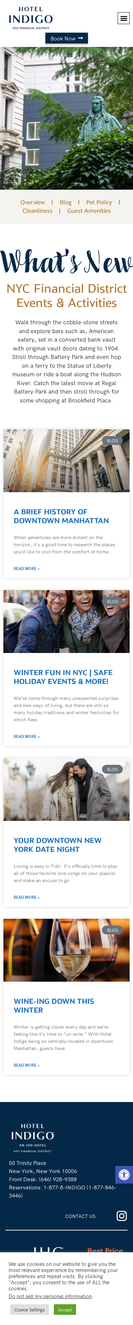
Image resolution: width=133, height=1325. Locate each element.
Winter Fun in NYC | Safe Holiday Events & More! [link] (63, 677)
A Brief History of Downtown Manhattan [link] (62, 516)
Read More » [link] (27, 568)
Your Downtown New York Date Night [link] (58, 845)
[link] (124, 1175)
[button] (124, 18)
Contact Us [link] (80, 1215)
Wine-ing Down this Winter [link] (54, 1005)
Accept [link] (65, 1309)
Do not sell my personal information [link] (50, 1296)
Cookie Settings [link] (29, 1309)
